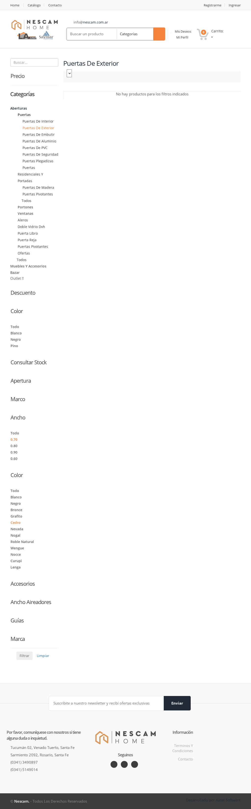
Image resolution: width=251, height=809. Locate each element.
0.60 (14, 458)
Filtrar (24, 655)
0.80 (14, 445)
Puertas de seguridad (40, 154)
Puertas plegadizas (37, 161)
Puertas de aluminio (39, 141)
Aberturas (18, 108)
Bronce (16, 509)
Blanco (16, 333)
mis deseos (182, 31)
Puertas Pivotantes (37, 194)
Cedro (16, 522)
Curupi (16, 560)
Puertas (24, 114)
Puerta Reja (27, 240)
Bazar (15, 272)
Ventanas (25, 213)
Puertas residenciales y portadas (30, 174)
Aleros (22, 220)
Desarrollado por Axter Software (213, 799)
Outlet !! (17, 278)
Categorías (129, 33)
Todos (26, 200)
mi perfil (182, 37)
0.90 (14, 452)
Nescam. (21, 801)
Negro (16, 339)
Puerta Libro (27, 233)
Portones (25, 207)
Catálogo (34, 5)
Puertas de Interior (38, 121)
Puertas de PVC (35, 147)
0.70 (14, 439)
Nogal (15, 535)
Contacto (55, 5)
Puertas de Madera (38, 187)
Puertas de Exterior (38, 128)
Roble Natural (22, 541)
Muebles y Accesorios (28, 266)
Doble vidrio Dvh (31, 226)
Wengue (17, 548)
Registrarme (212, 5)
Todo (15, 326)
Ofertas (23, 253)
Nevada (17, 529)
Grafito (16, 516)
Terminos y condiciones (182, 748)
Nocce (16, 554)
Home (14, 5)
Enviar (177, 703)
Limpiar (43, 655)
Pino (14, 345)
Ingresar (235, 5)
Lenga (16, 567)
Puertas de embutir (38, 134)
